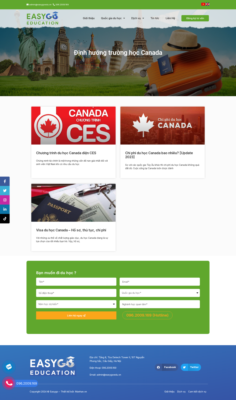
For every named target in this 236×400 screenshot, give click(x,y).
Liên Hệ (170, 18)
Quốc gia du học (111, 18)
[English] (208, 4)
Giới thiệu (89, 18)
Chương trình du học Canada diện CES (66, 153)
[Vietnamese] (203, 4)
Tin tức (154, 18)
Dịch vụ (136, 18)
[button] (166, 367)
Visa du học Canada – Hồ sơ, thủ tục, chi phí (71, 230)
